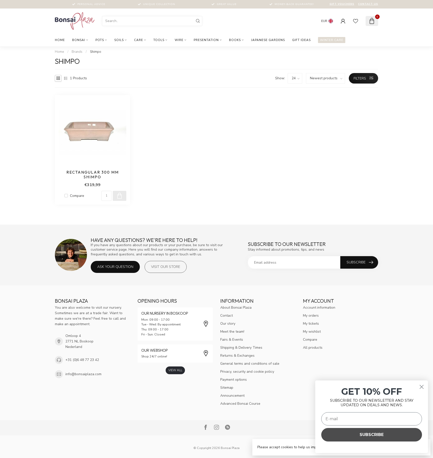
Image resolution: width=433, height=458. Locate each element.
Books (235, 40)
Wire (179, 40)
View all (175, 370)
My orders (311, 315)
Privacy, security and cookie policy (247, 371)
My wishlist (312, 331)
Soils (119, 40)
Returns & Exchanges (237, 355)
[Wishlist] (355, 21)
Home (60, 40)
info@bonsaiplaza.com (83, 374)
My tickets (311, 323)
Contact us (368, 4)
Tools (158, 40)
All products (312, 347)
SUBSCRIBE (372, 434)
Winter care (331, 40)
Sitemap (226, 387)
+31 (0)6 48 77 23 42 (82, 359)
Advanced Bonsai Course (240, 403)
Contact (226, 315)
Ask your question (115, 266)
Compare (77, 196)
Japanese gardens (268, 40)
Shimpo (95, 52)
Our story (227, 323)
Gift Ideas (301, 40)
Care (138, 40)
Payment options (233, 379)
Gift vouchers (342, 4)
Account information (319, 307)
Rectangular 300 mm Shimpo (92, 174)
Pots (99, 40)
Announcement (232, 395)
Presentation (206, 40)
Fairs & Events (231, 339)
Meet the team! (232, 331)
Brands (77, 52)
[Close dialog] (421, 386)
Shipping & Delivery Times (241, 347)
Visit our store (165, 266)
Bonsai (78, 40)
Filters (360, 78)
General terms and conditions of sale (249, 363)
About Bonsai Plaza (236, 307)
